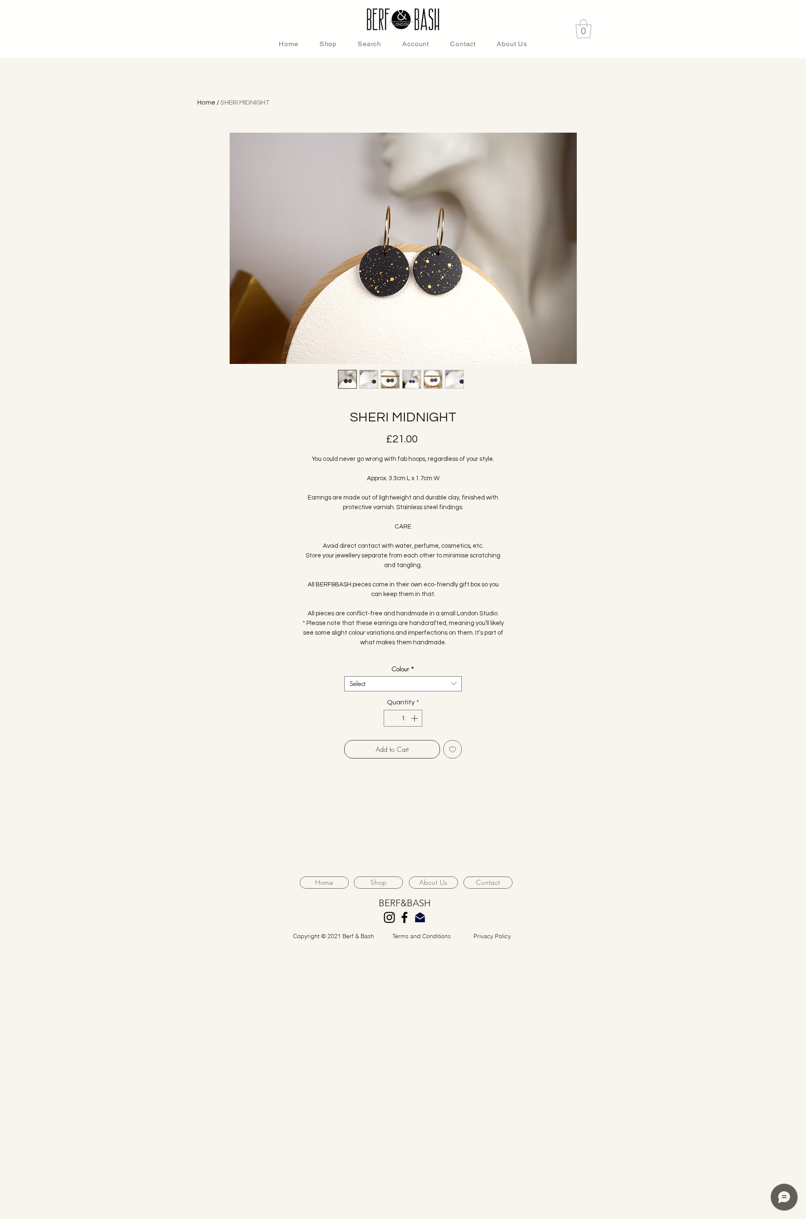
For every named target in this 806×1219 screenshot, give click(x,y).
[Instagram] (389, 917)
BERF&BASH (405, 903)
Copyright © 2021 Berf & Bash (333, 936)
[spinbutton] (403, 718)
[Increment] (415, 718)
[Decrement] (391, 718)
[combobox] (403, 683)
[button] (583, 28)
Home (206, 102)
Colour (403, 669)
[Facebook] (404, 917)
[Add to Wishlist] (452, 749)
